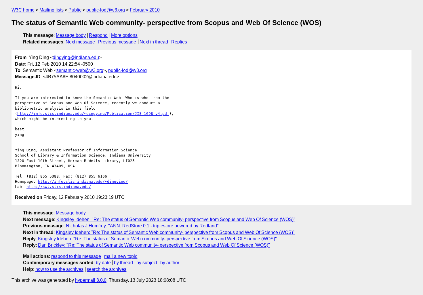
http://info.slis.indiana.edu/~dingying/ (83, 181)
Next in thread (154, 41)
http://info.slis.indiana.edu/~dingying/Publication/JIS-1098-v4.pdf (93, 113)
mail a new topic (120, 256)
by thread (123, 262)
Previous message (117, 41)
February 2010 (145, 9)
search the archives (106, 269)
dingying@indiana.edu (76, 57)
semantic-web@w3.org (79, 70)
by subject (146, 262)
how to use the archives (59, 269)
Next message (80, 41)
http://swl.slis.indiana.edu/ (58, 186)
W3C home (23, 9)
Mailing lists (51, 9)
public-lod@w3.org (105, 9)
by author (169, 262)
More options (124, 35)
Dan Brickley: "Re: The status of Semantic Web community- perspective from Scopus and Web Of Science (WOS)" (154, 245)
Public (74, 9)
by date (103, 262)
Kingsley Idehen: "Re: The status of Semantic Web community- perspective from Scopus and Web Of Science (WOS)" (175, 219)
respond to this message (76, 256)
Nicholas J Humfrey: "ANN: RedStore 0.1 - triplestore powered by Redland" (142, 225)
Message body (71, 35)
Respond (98, 35)
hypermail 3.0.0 (90, 280)
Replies (179, 41)
